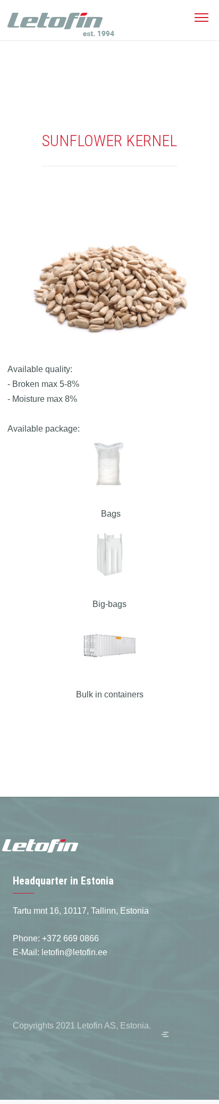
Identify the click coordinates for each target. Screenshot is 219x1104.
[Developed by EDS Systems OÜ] (165, 1034)
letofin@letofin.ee (74, 952)
